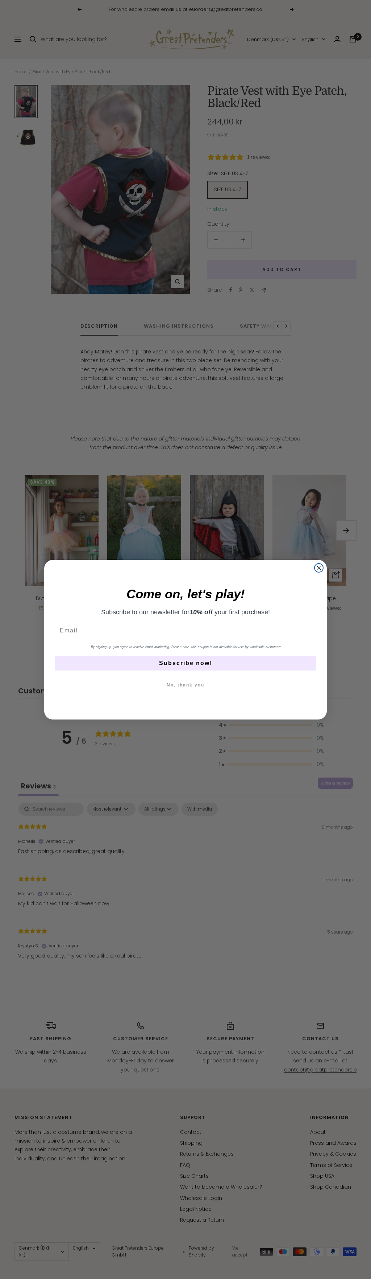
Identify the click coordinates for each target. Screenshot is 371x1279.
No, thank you (185, 685)
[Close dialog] (318, 567)
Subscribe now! (185, 663)
